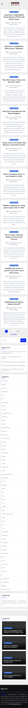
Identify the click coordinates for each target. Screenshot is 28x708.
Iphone (3, 488)
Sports (3, 560)
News (3, 521)
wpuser (10, 22)
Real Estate (5, 535)
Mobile (3, 510)
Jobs (3, 492)
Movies (3, 517)
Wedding (4, 585)
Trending (4, 571)
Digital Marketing (6, 427)
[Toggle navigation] (2, 4)
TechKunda (3, 694)
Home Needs (5, 478)
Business (4, 409)
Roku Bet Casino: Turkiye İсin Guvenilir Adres (13, 362)
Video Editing (5, 582)
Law (3, 503)
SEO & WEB (4, 542)
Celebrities (4, 416)
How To (3, 481)
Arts (3, 395)
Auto (3, 398)
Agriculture (5, 381)
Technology (5, 564)
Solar (3, 557)
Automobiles (5, 402)
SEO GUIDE (4, 546)
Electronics (5, 434)
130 (18, 331)
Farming (4, 442)
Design (3, 424)
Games (3, 460)
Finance (4, 449)
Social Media (5, 553)
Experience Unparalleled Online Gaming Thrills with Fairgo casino (14, 17)
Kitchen (4, 499)
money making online (7, 514)
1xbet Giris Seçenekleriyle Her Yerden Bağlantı (14, 365)
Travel (3, 567)
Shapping (4, 549)
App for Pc (4, 388)
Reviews (4, 539)
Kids (3, 496)
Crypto (3, 420)
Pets (3, 528)
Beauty (4, 406)
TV (2, 575)
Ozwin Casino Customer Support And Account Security (14, 237)
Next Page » (14, 334)
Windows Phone (6, 589)
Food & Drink (5, 452)
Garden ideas (5, 467)
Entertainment (5, 438)
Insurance (4, 485)
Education (4, 431)
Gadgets (4, 456)
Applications (5, 391)
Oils (3, 524)
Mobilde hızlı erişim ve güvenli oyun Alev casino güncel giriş (14, 271)
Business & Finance (7, 413)
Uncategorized (14, 11)
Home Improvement (7, 474)
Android (4, 384)
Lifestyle (4, 506)
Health (3, 470)
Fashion (4, 445)
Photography (5, 532)
